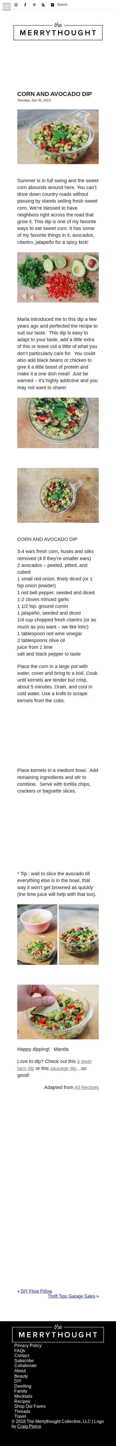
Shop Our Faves (30, 1406)
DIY (18, 1381)
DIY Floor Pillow (36, 1291)
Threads (22, 1411)
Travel (20, 1416)
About (20, 1370)
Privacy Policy (28, 1345)
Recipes (22, 1401)
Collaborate (25, 1365)
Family (20, 1391)
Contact (21, 1355)
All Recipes (86, 1087)
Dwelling (22, 1386)
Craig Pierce (29, 1426)
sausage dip (63, 1068)
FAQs (19, 1350)
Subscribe (24, 1360)
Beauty (21, 1376)
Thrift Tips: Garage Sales (71, 1296)
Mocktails (23, 1396)
